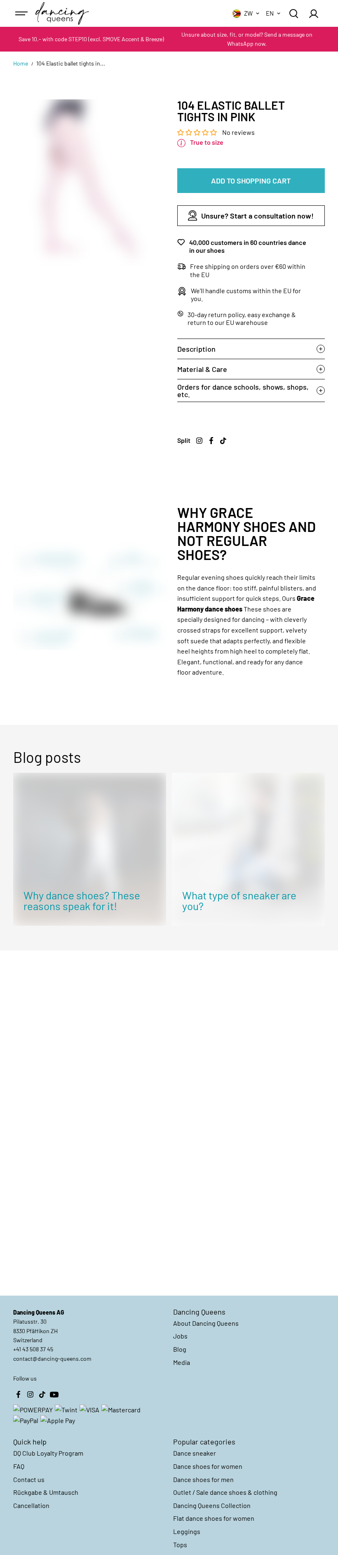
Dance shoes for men (203, 1479)
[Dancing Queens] (62, 13)
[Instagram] (199, 440)
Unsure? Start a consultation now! (257, 215)
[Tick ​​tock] (223, 440)
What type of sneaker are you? (239, 900)
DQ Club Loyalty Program (48, 1453)
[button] (197, 132)
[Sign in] (314, 14)
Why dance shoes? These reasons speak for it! (81, 900)
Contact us (29, 1479)
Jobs (180, 1336)
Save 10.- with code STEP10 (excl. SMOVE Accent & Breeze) (91, 38)
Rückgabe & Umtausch (45, 1492)
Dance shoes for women (207, 1466)
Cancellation (31, 1505)
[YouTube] (54, 1394)
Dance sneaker (194, 1453)
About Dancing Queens (206, 1323)
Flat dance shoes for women (213, 1518)
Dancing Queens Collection (212, 1505)
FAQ (18, 1466)
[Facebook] (211, 440)
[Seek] (293, 14)
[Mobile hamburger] (22, 14)
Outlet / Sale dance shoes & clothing (225, 1492)
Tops (180, 1544)
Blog (179, 1349)
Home (20, 63)
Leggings (186, 1531)
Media (181, 1362)
